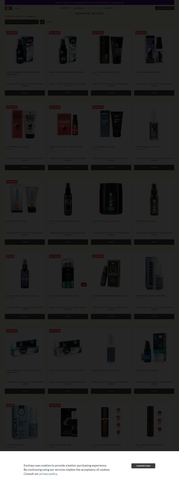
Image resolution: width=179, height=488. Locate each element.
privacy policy (48, 473)
